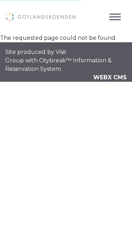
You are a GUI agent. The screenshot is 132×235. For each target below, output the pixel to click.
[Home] (40, 16)
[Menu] (115, 17)
